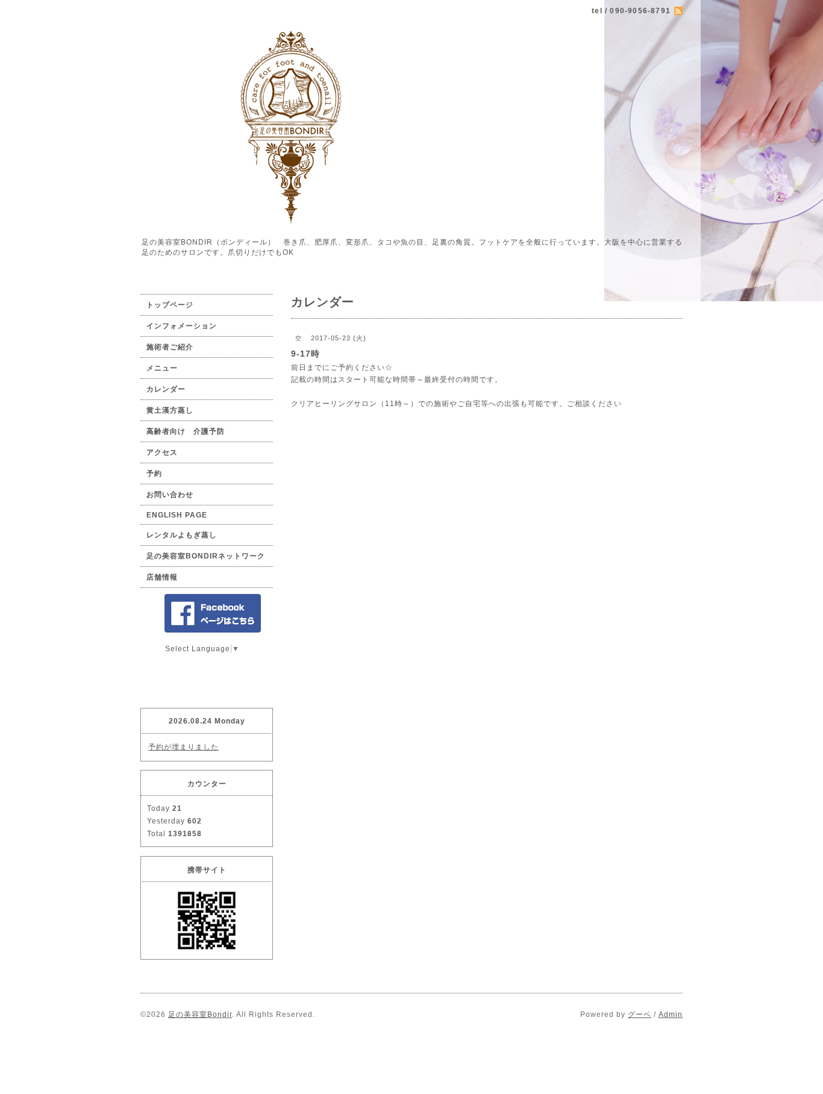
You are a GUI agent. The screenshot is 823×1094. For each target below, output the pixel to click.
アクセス (162, 452)
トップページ (169, 305)
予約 (154, 473)
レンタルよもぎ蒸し (181, 535)
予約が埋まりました (183, 747)
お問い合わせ (169, 494)
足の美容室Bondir (200, 1014)
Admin (671, 1014)
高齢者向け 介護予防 (185, 431)
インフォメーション (181, 326)
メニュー (162, 368)
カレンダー (166, 389)
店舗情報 (162, 577)
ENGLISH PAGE (176, 515)
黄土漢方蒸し (169, 410)
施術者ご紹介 (169, 347)
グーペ (639, 1014)
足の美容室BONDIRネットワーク (205, 556)
